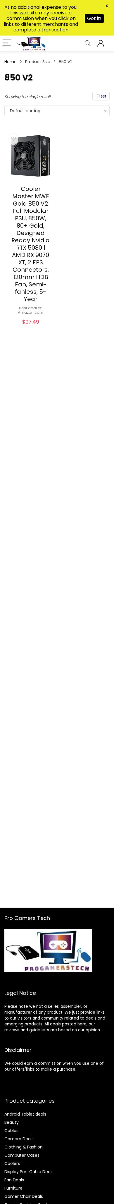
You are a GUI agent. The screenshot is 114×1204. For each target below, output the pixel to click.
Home (10, 62)
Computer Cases (21, 1155)
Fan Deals (14, 1180)
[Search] (88, 43)
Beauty (11, 1122)
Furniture (13, 1188)
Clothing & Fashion (23, 1147)
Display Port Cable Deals (28, 1172)
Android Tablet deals (25, 1114)
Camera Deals (19, 1139)
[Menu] (7, 43)
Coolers (12, 1163)
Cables (11, 1131)
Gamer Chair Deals (23, 1196)
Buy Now (30, 328)
